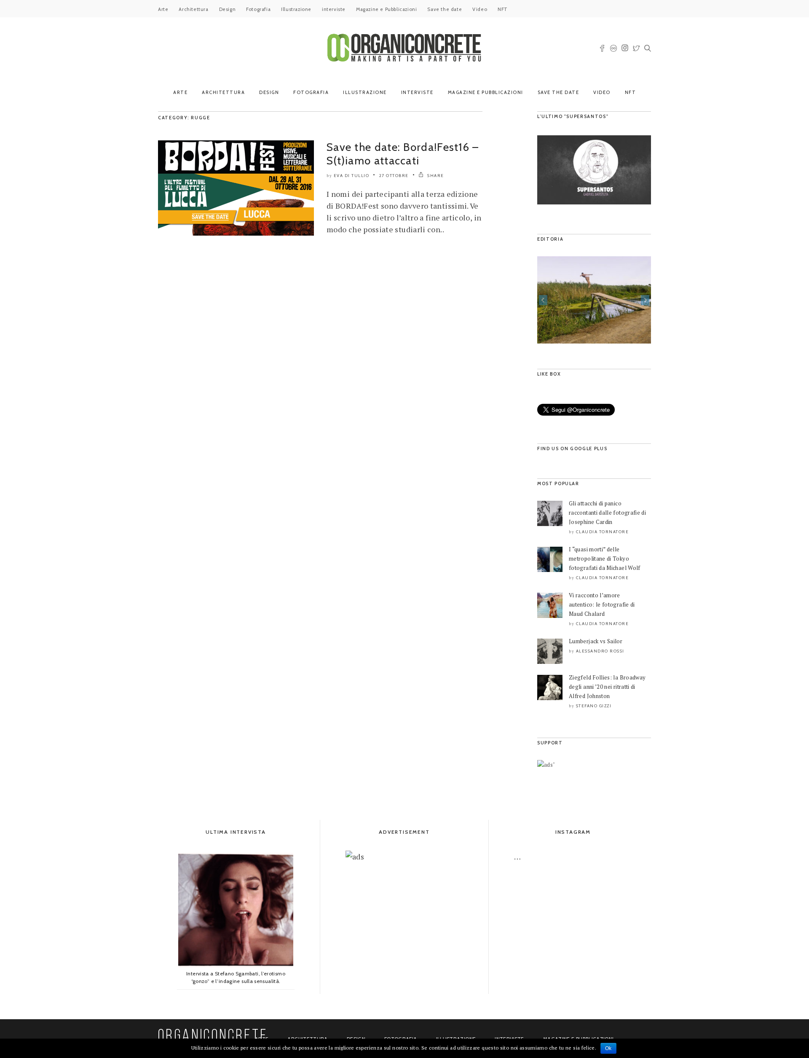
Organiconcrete (213, 1036)
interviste (334, 9)
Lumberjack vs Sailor (595, 641)
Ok (608, 1048)
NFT (503, 9)
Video (479, 9)
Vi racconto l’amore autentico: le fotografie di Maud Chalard (602, 604)
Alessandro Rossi (600, 651)
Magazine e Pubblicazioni (386, 9)
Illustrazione (296, 9)
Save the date (444, 9)
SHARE (435, 175)
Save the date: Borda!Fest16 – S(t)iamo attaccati (403, 153)
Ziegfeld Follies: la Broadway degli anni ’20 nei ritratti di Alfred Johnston (607, 687)
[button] (543, 300)
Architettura (193, 9)
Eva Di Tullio (352, 175)
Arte (163, 9)
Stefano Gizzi (594, 706)
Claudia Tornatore (602, 531)
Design (227, 9)
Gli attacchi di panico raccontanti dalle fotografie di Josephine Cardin (607, 512)
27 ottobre (394, 175)
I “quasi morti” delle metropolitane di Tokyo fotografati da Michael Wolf (604, 558)
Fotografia (258, 9)
